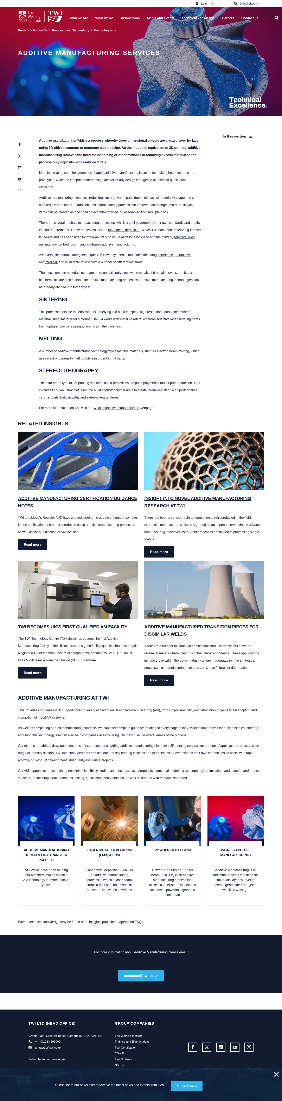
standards (176, 222)
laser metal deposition (124, 230)
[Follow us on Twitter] (206, 1047)
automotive (183, 255)
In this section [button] (235, 136)
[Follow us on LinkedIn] (220, 1047)
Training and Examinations (132, 1041)
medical (51, 262)
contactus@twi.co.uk (141, 976)
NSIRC (119, 1065)
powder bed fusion (64, 244)
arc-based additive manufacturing (110, 244)
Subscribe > (187, 1086)
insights (95, 922)
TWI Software (124, 1059)
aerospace (165, 255)
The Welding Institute (128, 1035)
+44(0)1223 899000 (47, 1041)
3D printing (177, 147)
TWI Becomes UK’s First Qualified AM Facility (72, 626)
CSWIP (119, 1053)
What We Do (39, 30)
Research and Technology (70, 30)
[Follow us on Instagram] (249, 1047)
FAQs (139, 922)
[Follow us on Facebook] (192, 1047)
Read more (32, 545)
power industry (190, 660)
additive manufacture (163, 525)
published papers (115, 922)
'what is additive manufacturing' (116, 408)
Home (22, 30)
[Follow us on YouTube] (234, 1047)
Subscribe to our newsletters (47, 1059)
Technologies (103, 30)
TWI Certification (125, 1047)
